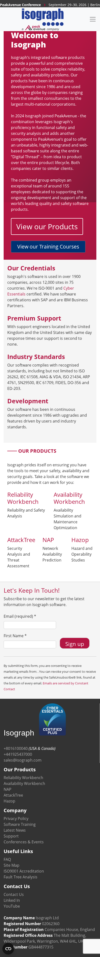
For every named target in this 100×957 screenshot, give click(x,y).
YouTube (12, 906)
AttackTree (13, 795)
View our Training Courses (48, 246)
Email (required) (20, 616)
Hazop (9, 801)
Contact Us (14, 894)
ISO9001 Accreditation (24, 871)
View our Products (47, 226)
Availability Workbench (24, 783)
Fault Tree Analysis (20, 877)
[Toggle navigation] (92, 19)
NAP (7, 789)
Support (11, 836)
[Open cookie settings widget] (8, 949)
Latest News (15, 830)
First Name (15, 635)
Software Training (20, 824)
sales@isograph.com (23, 760)
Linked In (12, 900)
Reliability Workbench (23, 777)
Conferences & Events (24, 842)
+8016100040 (16, 748)
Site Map (11, 865)
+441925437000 (18, 754)
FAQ (7, 859)
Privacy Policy (16, 818)
